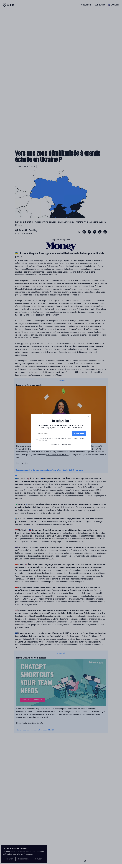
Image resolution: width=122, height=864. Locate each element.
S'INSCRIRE (79, 433)
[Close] (89, 416)
